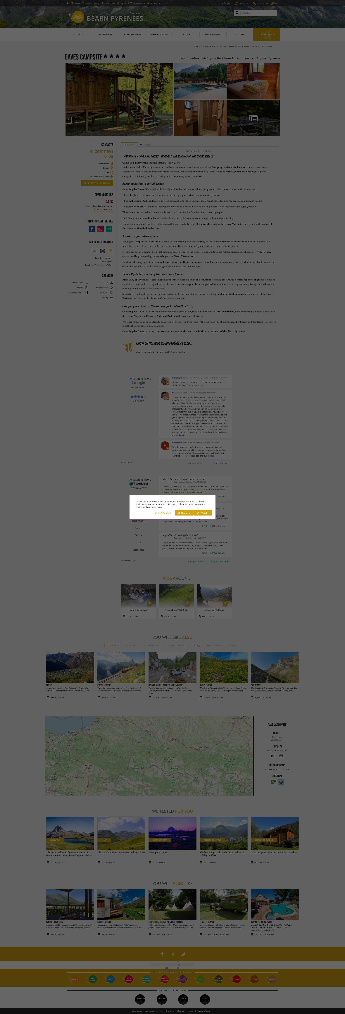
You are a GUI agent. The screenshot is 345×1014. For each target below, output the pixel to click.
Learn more (165, 512)
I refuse (185, 512)
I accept (204, 512)
